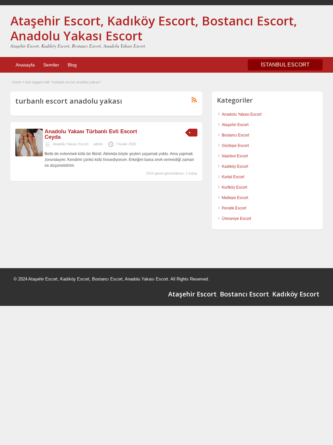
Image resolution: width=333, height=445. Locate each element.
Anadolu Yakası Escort (70, 144)
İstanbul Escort (235, 156)
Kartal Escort (233, 177)
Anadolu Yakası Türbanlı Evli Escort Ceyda (91, 134)
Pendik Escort (234, 208)
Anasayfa (25, 64)
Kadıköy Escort (235, 166)
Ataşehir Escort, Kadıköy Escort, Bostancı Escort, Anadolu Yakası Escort (153, 28)
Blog (72, 64)
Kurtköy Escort (234, 187)
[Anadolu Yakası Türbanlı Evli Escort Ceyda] (29, 155)
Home (16, 82)
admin (98, 144)
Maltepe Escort (235, 197)
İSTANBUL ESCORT (285, 64)
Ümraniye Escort (236, 218)
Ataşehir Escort (235, 124)
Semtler (51, 64)
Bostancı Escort (235, 135)
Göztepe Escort (235, 145)
